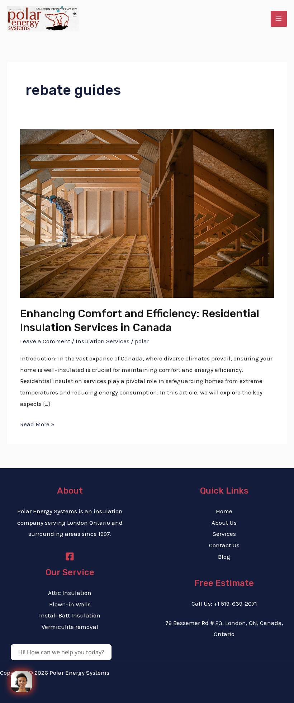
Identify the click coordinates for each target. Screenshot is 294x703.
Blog (224, 556)
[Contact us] (21, 681)
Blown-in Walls (70, 604)
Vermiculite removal (70, 626)
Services (224, 533)
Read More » (37, 423)
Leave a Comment (45, 341)
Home (224, 511)
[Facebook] (69, 556)
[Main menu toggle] (279, 19)
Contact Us (224, 545)
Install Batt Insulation (69, 615)
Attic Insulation (69, 592)
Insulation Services (102, 341)
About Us (224, 522)
